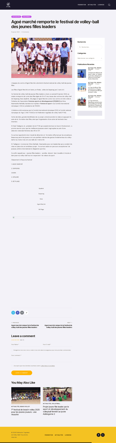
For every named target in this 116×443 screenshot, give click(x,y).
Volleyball (26, 16)
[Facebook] (18, 313)
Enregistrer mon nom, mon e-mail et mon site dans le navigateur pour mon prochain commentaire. (42, 350)
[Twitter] (13, 313)
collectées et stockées (48, 366)
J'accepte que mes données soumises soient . (34, 366)
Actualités (16, 16)
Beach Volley (25, 406)
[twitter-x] (103, 435)
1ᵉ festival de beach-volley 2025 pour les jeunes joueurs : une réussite (25, 412)
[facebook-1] (98, 435)
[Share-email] (22, 313)
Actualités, (92, 68)
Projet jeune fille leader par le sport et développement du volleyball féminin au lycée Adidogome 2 (56, 410)
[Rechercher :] (90, 47)
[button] (26, 313)
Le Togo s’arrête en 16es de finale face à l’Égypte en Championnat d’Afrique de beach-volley (95, 90)
